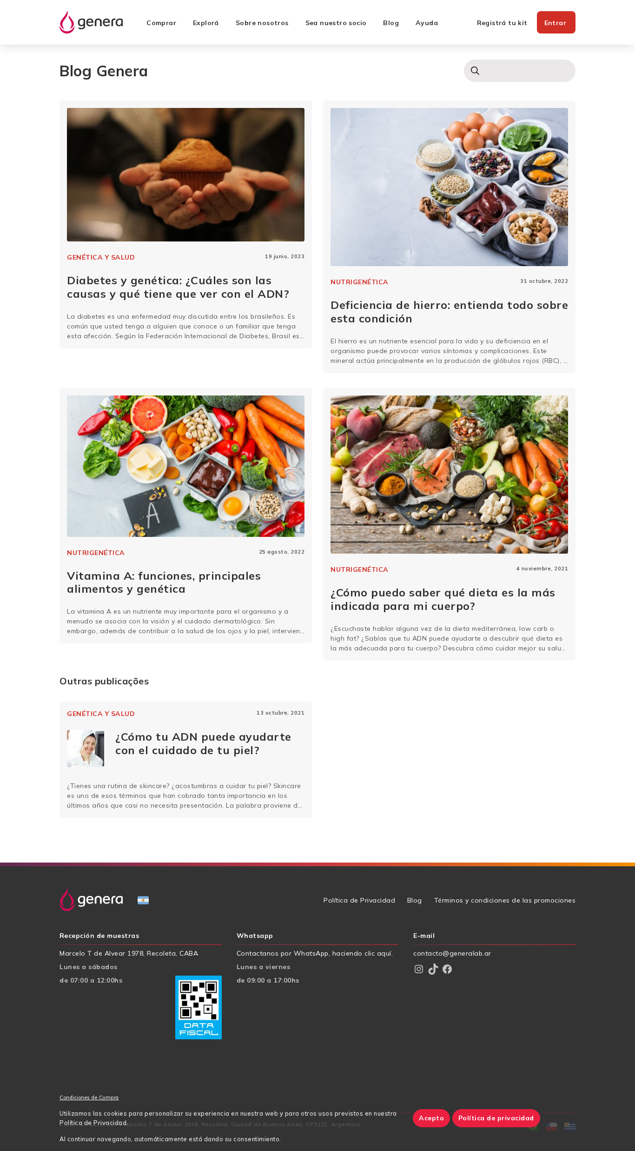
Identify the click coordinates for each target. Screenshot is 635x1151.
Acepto (431, 1118)
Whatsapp (255, 936)
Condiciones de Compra (89, 1097)
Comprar (161, 23)
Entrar (555, 23)
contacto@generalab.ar (452, 953)
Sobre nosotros (262, 23)
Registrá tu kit (502, 23)
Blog (391, 23)
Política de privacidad (496, 1118)
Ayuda (427, 23)
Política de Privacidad (359, 900)
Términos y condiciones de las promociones (505, 900)
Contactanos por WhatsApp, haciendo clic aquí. (315, 953)
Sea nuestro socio (336, 23)
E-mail (424, 936)
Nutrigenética (360, 282)
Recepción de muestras (99, 936)
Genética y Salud (101, 257)
